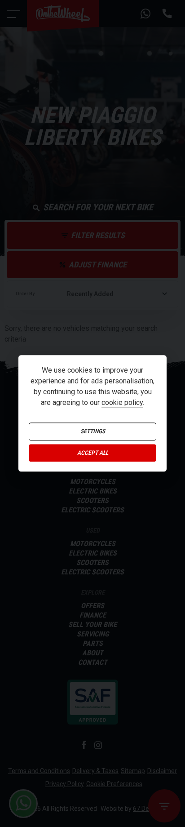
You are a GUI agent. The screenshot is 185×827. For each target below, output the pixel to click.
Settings (92, 431)
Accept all (92, 452)
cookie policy (122, 403)
